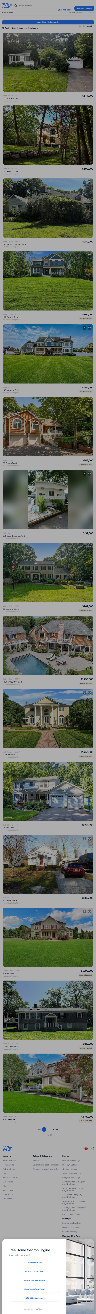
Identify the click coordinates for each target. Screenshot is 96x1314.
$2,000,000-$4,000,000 (34, 1289)
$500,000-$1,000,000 (34, 1271)
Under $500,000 (34, 1262)
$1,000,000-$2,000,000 (34, 1280)
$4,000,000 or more (34, 1298)
